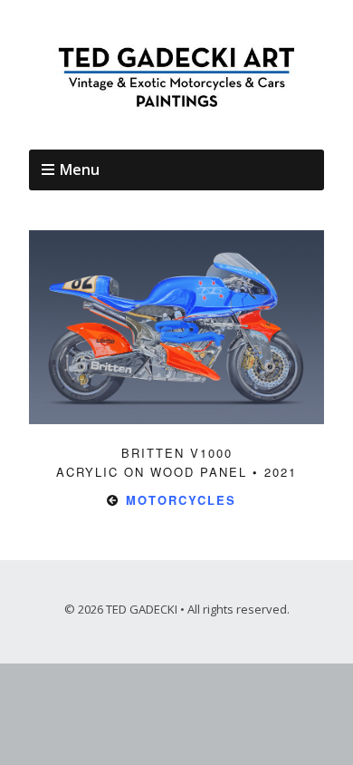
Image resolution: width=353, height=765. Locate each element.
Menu (80, 169)
